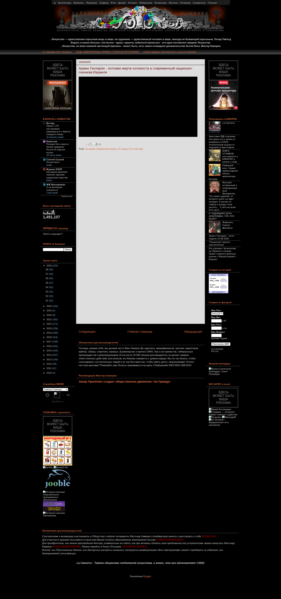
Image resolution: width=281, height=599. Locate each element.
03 (47, 291)
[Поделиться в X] (93, 144)
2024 (49, 310)
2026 (49, 265)
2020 (49, 328)
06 (47, 278)
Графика (104, 2)
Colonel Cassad (55, 159)
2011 (49, 368)
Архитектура (64, 2)
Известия (51, 141)
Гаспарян (90, 148)
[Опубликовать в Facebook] (96, 144)
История (122, 148)
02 (47, 296)
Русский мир (136, 148)
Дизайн (122, 2)
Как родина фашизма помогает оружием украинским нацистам (57, 175)
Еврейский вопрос (106, 148)
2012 (49, 364)
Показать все (66, 196)
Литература (160, 2)
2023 (49, 315)
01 (47, 300)
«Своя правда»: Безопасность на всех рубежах (175, 51)
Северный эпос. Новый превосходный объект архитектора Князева (223, 172)
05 (47, 283)
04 (47, 287)
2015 (49, 350)
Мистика (173, 2)
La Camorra (228, 123)
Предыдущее (193, 331)
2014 (49, 355)
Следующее (87, 331)
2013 (49, 359)
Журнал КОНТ (54, 169)
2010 (49, 373)
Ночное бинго (53, 162)
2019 (49, 332)
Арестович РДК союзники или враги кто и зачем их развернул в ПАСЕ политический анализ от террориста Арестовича (222, 142)
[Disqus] (140, 196)
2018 (49, 337)
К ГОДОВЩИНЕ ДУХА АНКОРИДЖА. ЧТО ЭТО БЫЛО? (221, 216)
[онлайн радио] (57, 402)
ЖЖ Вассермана (55, 184)
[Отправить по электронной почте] (87, 144)
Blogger (147, 576)
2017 (49, 341)
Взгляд (50, 123)
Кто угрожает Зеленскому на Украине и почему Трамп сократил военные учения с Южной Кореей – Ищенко (223, 254)
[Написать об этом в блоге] (90, 144)
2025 (49, 306)
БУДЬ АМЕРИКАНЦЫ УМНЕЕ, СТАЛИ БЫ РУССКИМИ (113, 51)
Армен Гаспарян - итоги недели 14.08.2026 (221, 237)
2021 (49, 324)
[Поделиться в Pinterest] (99, 144)
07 (47, 274)
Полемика (185, 2)
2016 (49, 346)
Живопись (78, 2)
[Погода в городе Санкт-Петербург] (218, 292)
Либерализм (145, 2)
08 (47, 269)
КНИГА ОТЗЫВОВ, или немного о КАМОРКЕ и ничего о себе (230, 156)
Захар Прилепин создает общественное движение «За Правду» (125, 381)
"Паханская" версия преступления (219, 243)
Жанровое (91, 2)
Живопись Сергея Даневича (227, 225)
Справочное (199, 2)
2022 (49, 319)
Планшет (212, 2)
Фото (113, 2)
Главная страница (139, 331)
